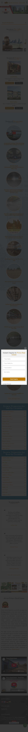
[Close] (25, 348)
